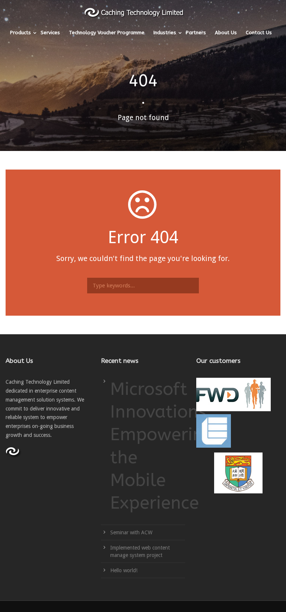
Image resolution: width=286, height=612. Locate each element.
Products (20, 32)
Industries (164, 32)
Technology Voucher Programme (106, 32)
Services (50, 32)
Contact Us (259, 32)
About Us (226, 32)
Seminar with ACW (131, 532)
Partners (196, 32)
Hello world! (123, 570)
